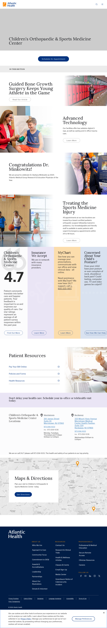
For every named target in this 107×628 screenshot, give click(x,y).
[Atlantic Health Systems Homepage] (10, 4)
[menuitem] (37, 545)
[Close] (103, 612)
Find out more (13, 333)
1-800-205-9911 (65, 287)
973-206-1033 (49, 427)
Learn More (71, 140)
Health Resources (17, 380)
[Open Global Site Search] (96, 4)
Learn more (39, 333)
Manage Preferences (83, 619)
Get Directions (23, 494)
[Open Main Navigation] (102, 4)
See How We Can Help (96, 333)
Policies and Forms (17, 373)
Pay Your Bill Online (18, 366)
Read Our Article (20, 99)
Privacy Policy (26, 619)
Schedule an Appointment (53, 59)
